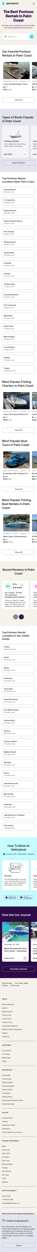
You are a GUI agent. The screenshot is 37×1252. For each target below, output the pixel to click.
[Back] (15, 616)
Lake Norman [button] (6, 1171)
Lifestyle (5, 1121)
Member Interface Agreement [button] (12, 1029)
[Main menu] (33, 3)
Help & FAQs (6, 1196)
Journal (5, 1112)
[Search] (31, 36)
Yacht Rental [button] (6, 1093)
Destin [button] (4, 1178)
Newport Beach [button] (7, 1164)
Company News (7, 1118)
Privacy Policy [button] (7, 1019)
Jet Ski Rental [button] (6, 1079)
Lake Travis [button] (6, 1160)
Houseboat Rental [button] (8, 1086)
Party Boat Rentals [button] (8, 1104)
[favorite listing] (29, 81)
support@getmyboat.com (10, 1203)
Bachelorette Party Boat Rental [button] (12, 1100)
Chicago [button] (5, 1168)
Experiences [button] (7, 1070)
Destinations (6, 1129)
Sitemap (5, 1033)
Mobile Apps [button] (6, 1058)
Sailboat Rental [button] (7, 1097)
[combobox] (15, 36)
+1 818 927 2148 (7, 1199)
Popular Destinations (10, 1141)
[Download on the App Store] (11, 897)
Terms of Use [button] (29, 1229)
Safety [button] (4, 1061)
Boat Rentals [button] (6, 1075)
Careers (5, 1008)
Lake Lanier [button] (6, 1150)
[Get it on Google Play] (26, 897)
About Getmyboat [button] (8, 1004)
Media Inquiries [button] (7, 1011)
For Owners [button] (6, 1054)
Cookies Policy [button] (7, 1022)
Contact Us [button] (5, 1036)
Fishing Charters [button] (7, 1082)
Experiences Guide (8, 1125)
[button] (16, 70)
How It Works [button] (6, 1051)
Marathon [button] (5, 1182)
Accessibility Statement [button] (10, 1026)
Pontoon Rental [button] (7, 1089)
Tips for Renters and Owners (12, 1132)
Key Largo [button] (5, 1175)
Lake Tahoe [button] (6, 1153)
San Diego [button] (5, 1157)
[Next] (21, 616)
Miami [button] (4, 1146)
